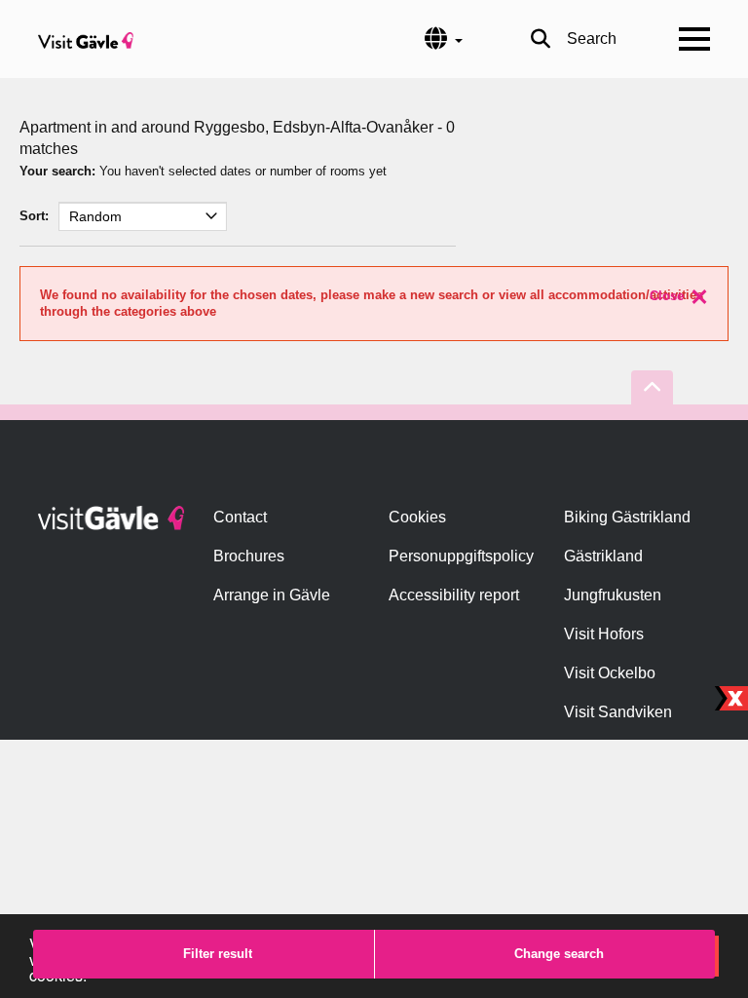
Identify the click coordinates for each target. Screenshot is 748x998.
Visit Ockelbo (609, 673)
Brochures (248, 556)
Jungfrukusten (612, 595)
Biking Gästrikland (627, 517)
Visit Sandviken (618, 712)
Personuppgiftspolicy (461, 556)
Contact (240, 517)
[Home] (85, 39)
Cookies (417, 517)
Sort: (34, 216)
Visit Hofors (604, 634)
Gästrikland (603, 556)
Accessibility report (454, 595)
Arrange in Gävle (271, 595)
